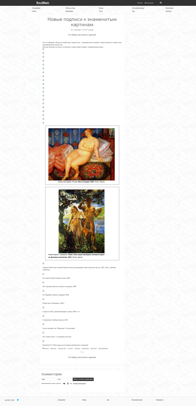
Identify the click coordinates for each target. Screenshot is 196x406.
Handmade (69, 11)
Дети (101, 11)
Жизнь (101, 8)
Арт (133, 11)
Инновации (159, 400)
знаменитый (85, 348)
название (77, 348)
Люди (34, 11)
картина (46, 348)
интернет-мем (62, 348)
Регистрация (149, 3)
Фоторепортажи (138, 8)
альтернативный (103, 348)
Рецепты (169, 11)
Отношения (36, 8)
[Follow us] (18, 400)
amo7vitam (77, 30)
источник (91, 30)
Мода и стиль (70, 8)
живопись (53, 348)
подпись (70, 348)
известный (93, 348)
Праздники (169, 8)
